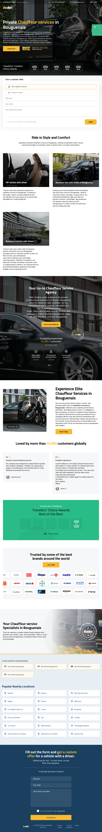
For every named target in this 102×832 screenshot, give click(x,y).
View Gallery (12, 426)
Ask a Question (22, 2)
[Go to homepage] (8, 7)
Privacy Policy (32, 122)
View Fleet (36, 359)
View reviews (53, 534)
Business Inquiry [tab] (17, 92)
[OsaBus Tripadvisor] (97, 30)
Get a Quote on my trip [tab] (19, 86)
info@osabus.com (78, 2)
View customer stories (51, 345)
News (77, 825)
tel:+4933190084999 (58, 2)
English (95, 2)
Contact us (66, 359)
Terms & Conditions (69, 826)
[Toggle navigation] (97, 8)
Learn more (51, 359)
